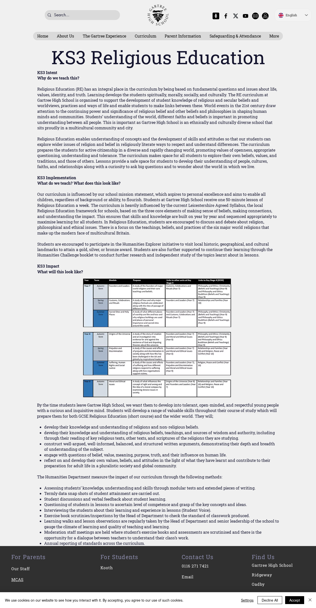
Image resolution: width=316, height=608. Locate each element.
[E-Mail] (255, 16)
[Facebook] (225, 16)
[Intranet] (265, 16)
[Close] (310, 600)
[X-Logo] (235, 16)
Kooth (106, 567)
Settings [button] (247, 600)
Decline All (270, 600)
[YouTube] (245, 16)
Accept (294, 600)
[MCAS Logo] (216, 16)
